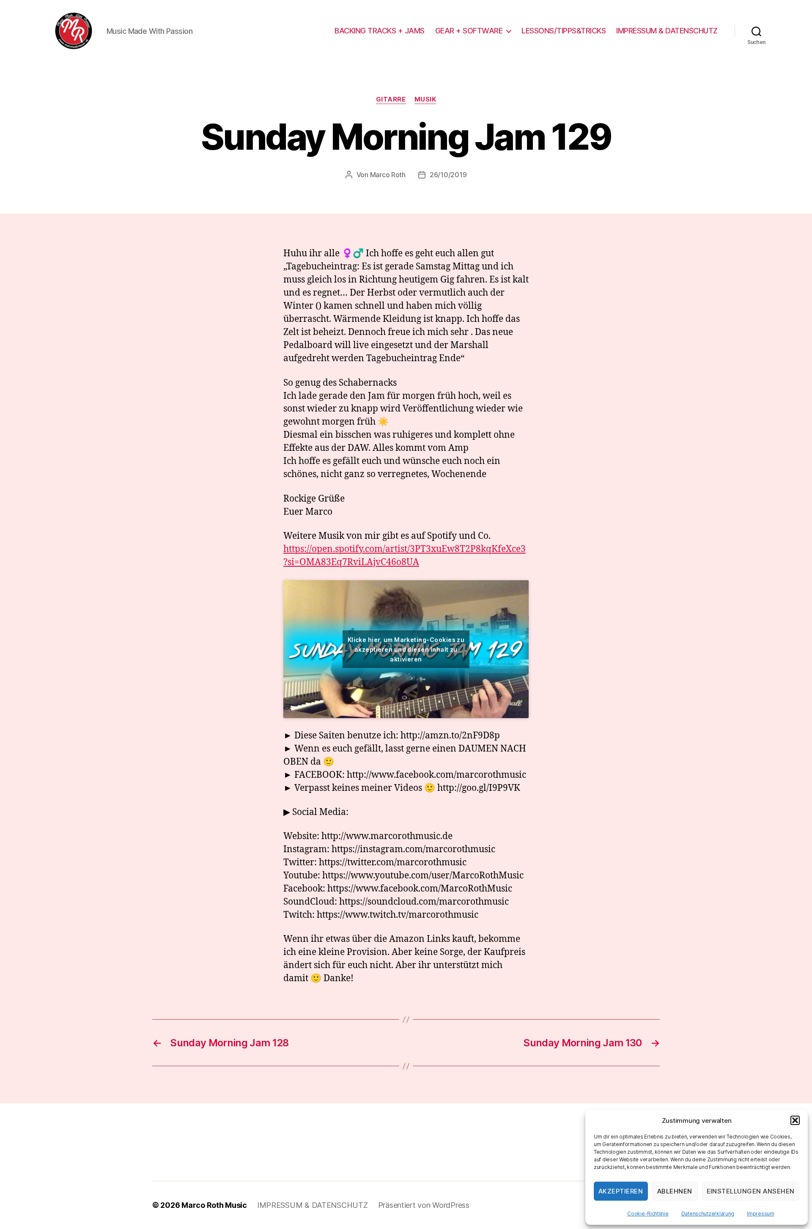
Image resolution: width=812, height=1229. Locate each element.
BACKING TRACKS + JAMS (380, 30)
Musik (425, 99)
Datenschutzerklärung (708, 1213)
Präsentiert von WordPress (423, 1205)
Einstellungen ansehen (751, 1191)
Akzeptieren (620, 1191)
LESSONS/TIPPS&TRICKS (563, 30)
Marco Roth (388, 174)
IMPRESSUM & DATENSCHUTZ (667, 30)
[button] (795, 1120)
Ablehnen (674, 1191)
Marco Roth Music (214, 1205)
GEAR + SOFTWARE (469, 30)
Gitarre (391, 99)
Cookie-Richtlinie (647, 1213)
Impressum (760, 1213)
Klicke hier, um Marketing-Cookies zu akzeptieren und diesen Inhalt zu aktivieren (406, 649)
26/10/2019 (448, 174)
